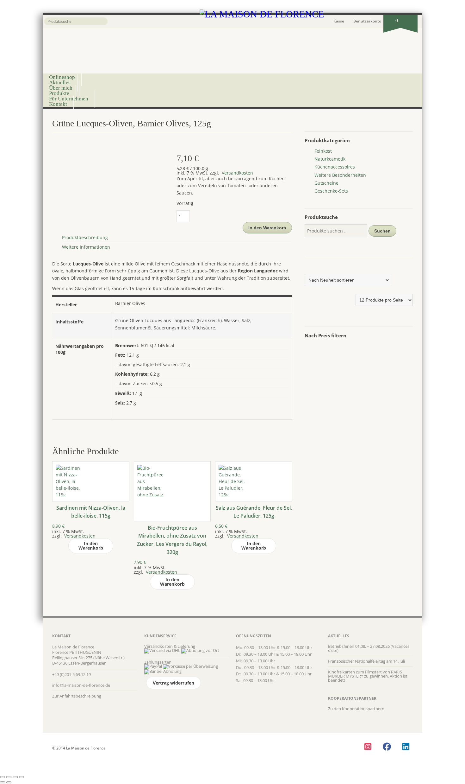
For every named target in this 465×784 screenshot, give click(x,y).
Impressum (224, 741)
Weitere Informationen (86, 247)
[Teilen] (15, 777)
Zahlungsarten (157, 662)
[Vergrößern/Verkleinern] (2, 777)
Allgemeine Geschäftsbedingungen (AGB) (177, 741)
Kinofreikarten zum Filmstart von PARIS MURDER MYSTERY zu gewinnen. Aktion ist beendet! (367, 676)
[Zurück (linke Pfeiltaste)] (2, 782)
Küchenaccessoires (334, 167)
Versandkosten (236, 173)
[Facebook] (387, 746)
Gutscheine (326, 183)
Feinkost (323, 151)
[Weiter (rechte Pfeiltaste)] (8, 782)
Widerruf (132, 741)
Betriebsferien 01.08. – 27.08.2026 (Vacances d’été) (368, 648)
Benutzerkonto (367, 21)
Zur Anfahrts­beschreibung (76, 696)
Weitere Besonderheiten (340, 175)
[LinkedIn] (406, 746)
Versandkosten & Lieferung (169, 646)
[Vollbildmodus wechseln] (8, 777)
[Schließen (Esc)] (21, 777)
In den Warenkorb (267, 227)
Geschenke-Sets (331, 191)
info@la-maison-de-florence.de (81, 685)
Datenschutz (63, 741)
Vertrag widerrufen (173, 683)
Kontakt (58, 104)
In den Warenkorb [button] (90, 545)
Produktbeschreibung (85, 237)
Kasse (338, 21)
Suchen (382, 230)
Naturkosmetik (329, 159)
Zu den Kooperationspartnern (356, 708)
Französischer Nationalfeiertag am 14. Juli (366, 661)
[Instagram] (368, 746)
